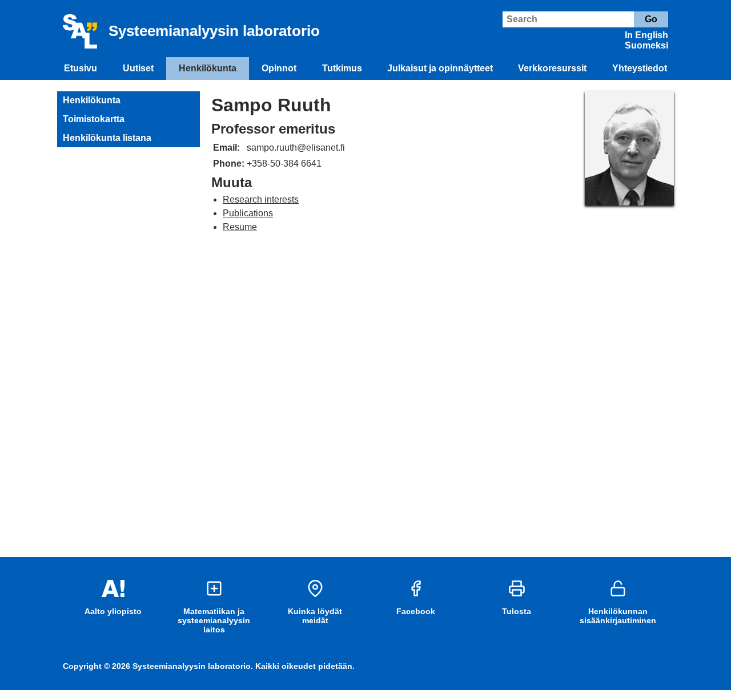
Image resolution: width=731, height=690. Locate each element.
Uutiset (138, 68)
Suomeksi (646, 45)
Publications (248, 213)
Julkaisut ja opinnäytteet (440, 68)
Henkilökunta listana (107, 138)
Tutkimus (342, 68)
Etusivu (80, 68)
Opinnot (279, 68)
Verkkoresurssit (552, 68)
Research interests (261, 199)
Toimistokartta (93, 119)
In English (646, 35)
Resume (240, 227)
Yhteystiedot (639, 68)
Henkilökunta (207, 68)
